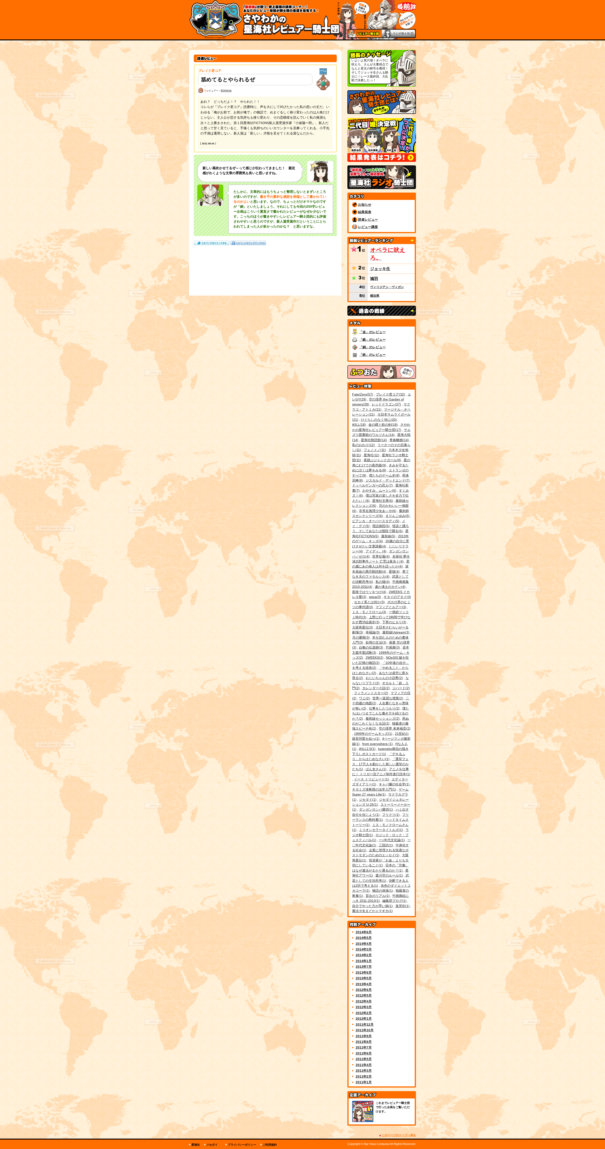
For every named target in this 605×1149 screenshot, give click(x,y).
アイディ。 (375, 551)
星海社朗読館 (373, 440)
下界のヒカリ (393, 622)
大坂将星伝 (362, 627)
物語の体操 (382, 890)
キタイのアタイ (397, 597)
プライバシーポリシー (242, 1144)
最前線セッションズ (382, 718)
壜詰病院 (380, 526)
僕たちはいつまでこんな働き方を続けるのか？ (380, 713)
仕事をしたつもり (383, 708)
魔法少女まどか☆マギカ (372, 911)
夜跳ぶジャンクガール (382, 460)
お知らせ (364, 205)
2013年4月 (364, 984)
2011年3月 (364, 1070)
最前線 (387, 536)
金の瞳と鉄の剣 (382, 424)
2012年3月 (364, 1007)
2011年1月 (364, 1082)
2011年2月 (364, 1076)
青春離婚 (398, 440)
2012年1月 (364, 1018)
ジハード (400, 688)
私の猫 (382, 582)
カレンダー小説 (375, 688)
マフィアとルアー (390, 607)
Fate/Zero (362, 394)
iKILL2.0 (366, 749)
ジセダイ (367, 799)
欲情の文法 (375, 642)
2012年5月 (364, 995)
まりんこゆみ (396, 516)
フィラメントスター (370, 693)
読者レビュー (368, 219)
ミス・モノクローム (368, 612)
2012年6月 (364, 990)
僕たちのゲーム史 (383, 475)
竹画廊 (392, 647)
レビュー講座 (368, 227)
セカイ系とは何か (369, 602)
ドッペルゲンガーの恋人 (372, 485)
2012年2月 (364, 1013)
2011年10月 (365, 1030)
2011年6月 (364, 1053)
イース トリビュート (371, 779)
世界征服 (380, 556)
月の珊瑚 (360, 637)
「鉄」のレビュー (372, 355)
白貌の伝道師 (370, 647)
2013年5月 (364, 978)
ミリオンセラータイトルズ (380, 830)
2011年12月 (365, 1024)
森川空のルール (389, 875)
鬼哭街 (401, 906)
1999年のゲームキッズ (372, 734)
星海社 (371, 455)
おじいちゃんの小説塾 (384, 678)
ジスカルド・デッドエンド (387, 480)
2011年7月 (364, 1047)
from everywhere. (377, 744)
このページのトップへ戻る (399, 1135)
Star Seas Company (376, 1144)
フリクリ (390, 815)
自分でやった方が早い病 (372, 906)
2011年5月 (364, 1059)
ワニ (364, 698)
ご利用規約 (270, 1144)
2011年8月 (364, 1042)
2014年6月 (364, 932)
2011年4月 (364, 1065)
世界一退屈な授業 (387, 698)
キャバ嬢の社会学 (393, 784)
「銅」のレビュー (372, 347)
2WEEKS (374, 657)
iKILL (358, 424)
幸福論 (372, 632)
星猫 (393, 571)
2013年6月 (364, 972)
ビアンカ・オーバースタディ (375, 521)
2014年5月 (364, 938)
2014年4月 (364, 944)
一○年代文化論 (391, 840)
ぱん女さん (375, 769)
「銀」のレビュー (372, 339)
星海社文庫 (382, 501)
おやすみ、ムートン (378, 490)
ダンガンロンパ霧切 (375, 809)
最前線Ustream (395, 632)
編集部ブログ (393, 901)
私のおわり (363, 445)
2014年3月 (364, 949)
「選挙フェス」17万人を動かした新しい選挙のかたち (380, 764)
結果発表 (364, 212)
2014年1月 (364, 961)
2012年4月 (364, 1001)
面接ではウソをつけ (368, 592)
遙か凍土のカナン (389, 587)
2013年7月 (364, 966)
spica (374, 597)
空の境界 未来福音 (394, 728)
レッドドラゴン (386, 404)
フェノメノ (374, 450)
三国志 (385, 845)
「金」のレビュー (372, 332)
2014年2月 (364, 955)
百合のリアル (377, 896)
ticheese (226, 90)
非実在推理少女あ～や (377, 511)
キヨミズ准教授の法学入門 (373, 789)
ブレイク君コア (390, 394)
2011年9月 (364, 1036)
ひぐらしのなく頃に (378, 420)
